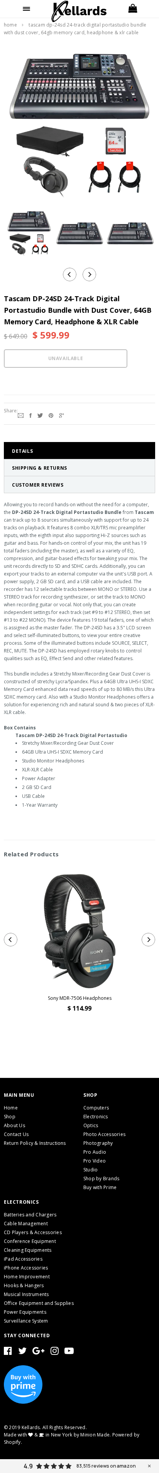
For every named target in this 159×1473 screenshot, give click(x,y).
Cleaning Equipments (28, 1250)
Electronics (95, 1116)
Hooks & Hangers (24, 1285)
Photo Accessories (104, 1134)
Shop (9, 1116)
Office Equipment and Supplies (39, 1303)
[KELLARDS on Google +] (38, 1352)
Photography (98, 1143)
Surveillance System (26, 1321)
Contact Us (16, 1134)
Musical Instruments (26, 1294)
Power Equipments (25, 1312)
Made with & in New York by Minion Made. (57, 1434)
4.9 (28, 1466)
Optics (90, 1125)
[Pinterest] (51, 414)
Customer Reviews (38, 485)
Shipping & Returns (39, 468)
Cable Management (26, 1223)
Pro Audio (94, 1152)
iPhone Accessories (26, 1267)
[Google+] (61, 414)
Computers (96, 1107)
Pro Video (94, 1161)
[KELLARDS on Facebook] (8, 1352)
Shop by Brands (101, 1178)
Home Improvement (27, 1276)
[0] (132, 9)
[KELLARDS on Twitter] (22, 1352)
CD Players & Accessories (33, 1232)
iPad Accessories (23, 1259)
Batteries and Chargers (30, 1214)
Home (10, 25)
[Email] (21, 414)
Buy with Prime (100, 1187)
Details (22, 451)
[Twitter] (40, 414)
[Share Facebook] (30, 414)
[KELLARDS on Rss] (69, 1352)
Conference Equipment (30, 1241)
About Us (14, 1125)
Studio (90, 1169)
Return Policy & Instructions (35, 1143)
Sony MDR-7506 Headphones (80, 998)
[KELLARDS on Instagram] (55, 1352)
